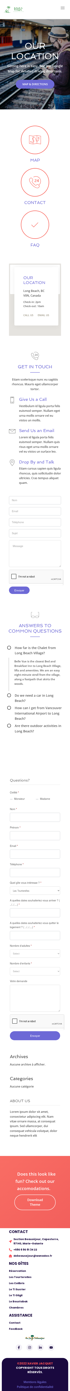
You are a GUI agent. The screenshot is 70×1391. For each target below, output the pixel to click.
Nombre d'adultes (21, 945)
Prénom (15, 827)
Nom (13, 809)
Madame (44, 798)
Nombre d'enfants (21, 963)
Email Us (43, 315)
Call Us (28, 315)
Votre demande (18, 981)
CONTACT (35, 202)
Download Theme (35, 1202)
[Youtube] (51, 1347)
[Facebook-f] (19, 1347)
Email (14, 846)
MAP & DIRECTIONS (35, 84)
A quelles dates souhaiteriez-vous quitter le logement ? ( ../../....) (34, 925)
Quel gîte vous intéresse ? (25, 882)
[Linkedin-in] (40, 1347)
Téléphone (17, 864)
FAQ (35, 244)
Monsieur (19, 798)
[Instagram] (29, 1347)
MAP (35, 160)
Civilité (14, 792)
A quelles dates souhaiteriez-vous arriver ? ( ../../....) (35, 902)
